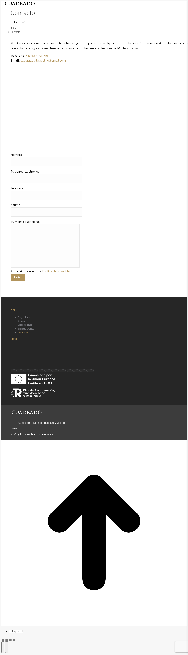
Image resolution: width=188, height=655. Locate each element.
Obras (21, 321)
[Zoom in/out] (13, 640)
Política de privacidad (56, 271)
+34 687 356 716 (37, 55)
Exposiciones (25, 324)
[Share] (6, 640)
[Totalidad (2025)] (52, 370)
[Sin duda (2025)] (80, 370)
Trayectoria (24, 317)
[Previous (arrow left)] (2, 647)
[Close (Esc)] (2, 640)
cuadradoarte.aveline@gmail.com (43, 60)
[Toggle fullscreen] (10, 640)
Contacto (23, 332)
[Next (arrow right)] (6, 647)
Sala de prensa (26, 328)
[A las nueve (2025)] (24, 370)
